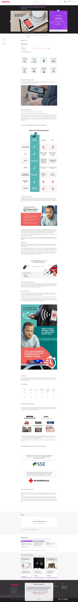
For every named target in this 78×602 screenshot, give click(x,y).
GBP (61, 1)
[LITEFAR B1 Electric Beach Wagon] (51, 563)
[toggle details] (32, 577)
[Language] (65, 1)
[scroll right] (47, 21)
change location (43, 4)
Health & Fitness (23, 48)
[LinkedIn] (16, 588)
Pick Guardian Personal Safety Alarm (33, 7)
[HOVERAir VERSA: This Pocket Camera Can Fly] (26, 563)
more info (22, 45)
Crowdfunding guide (55, 586)
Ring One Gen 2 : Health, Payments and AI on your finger (38, 572)
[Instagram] (15, 588)
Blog (53, 587)
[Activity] (69, 1)
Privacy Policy (13, 599)
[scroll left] (10, 21)
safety (37, 48)
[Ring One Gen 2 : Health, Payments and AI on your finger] (39, 563)
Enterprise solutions (64, 588)
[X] (12, 588)
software (48, 48)
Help (53, 588)
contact (25, 45)
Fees (62, 585)
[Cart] (67, 1)
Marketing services (64, 586)
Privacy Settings (24, 599)
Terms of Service (18, 599)
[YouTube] (13, 588)
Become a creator (64, 587)
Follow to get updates (24, 546)
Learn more (39, 545)
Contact (53, 585)
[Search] (33, 2)
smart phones (44, 48)
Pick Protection (24, 8)
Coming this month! (55, 30)
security (40, 48)
